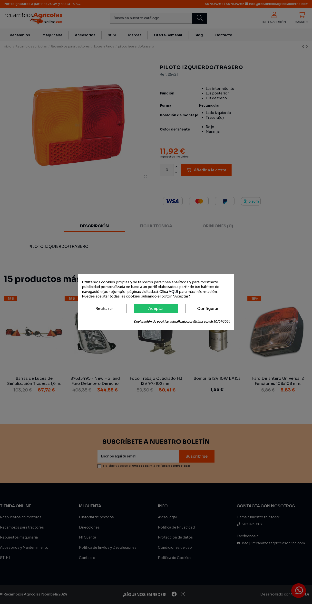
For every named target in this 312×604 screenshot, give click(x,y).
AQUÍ (173, 291)
